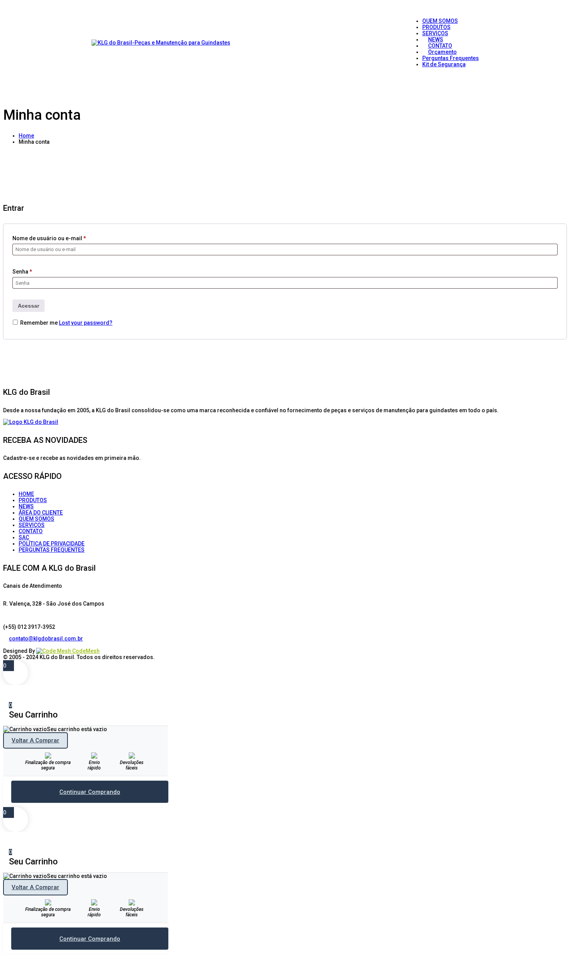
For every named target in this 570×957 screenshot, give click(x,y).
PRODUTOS (33, 500)
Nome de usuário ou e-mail (49, 238)
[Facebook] (6, 645)
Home (26, 136)
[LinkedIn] (12, 645)
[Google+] (18, 645)
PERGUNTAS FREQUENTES (52, 550)
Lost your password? (85, 323)
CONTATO (31, 531)
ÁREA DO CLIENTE (41, 512)
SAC (24, 537)
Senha (22, 272)
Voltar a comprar (35, 740)
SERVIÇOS (32, 525)
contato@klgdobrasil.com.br (46, 638)
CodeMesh (85, 651)
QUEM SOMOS (36, 519)
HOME (26, 494)
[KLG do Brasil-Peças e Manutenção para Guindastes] (161, 43)
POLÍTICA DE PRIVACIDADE (52, 543)
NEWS (26, 506)
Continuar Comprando (89, 791)
